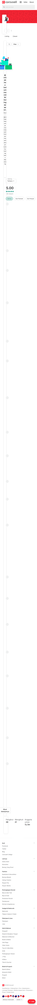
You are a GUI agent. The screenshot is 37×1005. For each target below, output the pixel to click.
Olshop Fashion (6, 880)
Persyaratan (29, 990)
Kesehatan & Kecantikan (9, 874)
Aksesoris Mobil (6, 972)
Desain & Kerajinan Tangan (10, 934)
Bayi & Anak (5, 895)
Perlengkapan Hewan (8, 953)
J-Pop (4, 956)
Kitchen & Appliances (8, 904)
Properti (4, 975)
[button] (4, 25)
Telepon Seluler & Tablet (9, 914)
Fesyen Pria (5, 883)
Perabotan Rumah (7, 898)
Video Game (5, 945)
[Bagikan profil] (8, 30)
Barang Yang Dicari (7, 867)
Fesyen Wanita (6, 885)
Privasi (4, 992)
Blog (3, 851)
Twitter (4, 849)
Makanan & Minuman (8, 936)
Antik (3, 951)
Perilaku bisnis (10, 992)
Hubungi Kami (14, 988)
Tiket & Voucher (6, 962)
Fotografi (4, 931)
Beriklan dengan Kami (19, 990)
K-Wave (4, 959)
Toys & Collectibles (7, 948)
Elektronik (5, 911)
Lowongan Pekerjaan (7, 990)
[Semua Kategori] (21, 2)
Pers (20, 988)
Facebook (5, 846)
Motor (4, 978)
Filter (15, 44)
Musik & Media (6, 939)
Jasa (3, 924)
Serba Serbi (5, 861)
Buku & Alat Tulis (7, 893)
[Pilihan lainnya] (11, 30)
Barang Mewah (6, 877)
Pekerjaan (5, 921)
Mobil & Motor (6, 969)
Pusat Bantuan (6, 988)
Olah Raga (5, 942)
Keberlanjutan (25, 988)
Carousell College (7, 854)
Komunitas (5, 864)
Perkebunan (5, 901)
